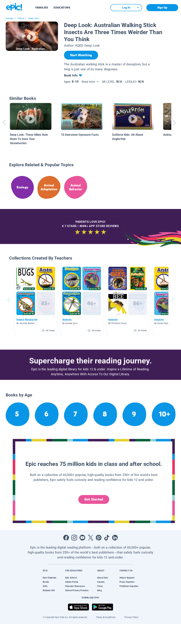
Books (46, 582)
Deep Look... (34, 18)
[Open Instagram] (74, 537)
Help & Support (126, 577)
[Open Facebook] (66, 537)
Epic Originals (49, 577)
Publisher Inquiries (128, 586)
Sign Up (162, 7)
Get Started (93, 499)
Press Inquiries (126, 582)
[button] (35, 299)
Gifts (45, 586)
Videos (20, 18)
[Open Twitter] (90, 537)
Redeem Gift (49, 590)
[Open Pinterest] (98, 537)
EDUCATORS (62, 7)
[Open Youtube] (82, 537)
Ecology (9, 18)
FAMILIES (41, 7)
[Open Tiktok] (107, 537)
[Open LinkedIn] (115, 537)
